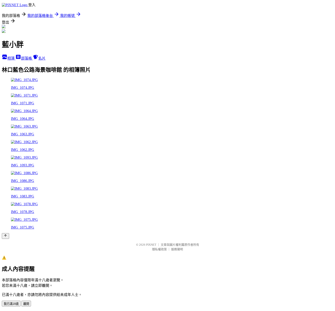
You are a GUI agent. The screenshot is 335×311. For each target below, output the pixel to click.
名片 (42, 58)
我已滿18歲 (11, 304)
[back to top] (5, 236)
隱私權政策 (159, 249)
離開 (26, 304)
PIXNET (151, 244)
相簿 (11, 58)
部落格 (27, 58)
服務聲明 (177, 249)
